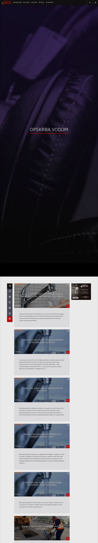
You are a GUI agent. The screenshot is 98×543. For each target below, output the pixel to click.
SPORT (35, 2)
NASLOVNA (18, 2)
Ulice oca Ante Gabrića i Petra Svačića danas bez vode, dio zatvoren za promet (42, 316)
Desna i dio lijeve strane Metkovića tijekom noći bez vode (42, 456)
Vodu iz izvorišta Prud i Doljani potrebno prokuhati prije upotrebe (42, 362)
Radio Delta (17, 326)
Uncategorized (19, 305)
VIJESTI (27, 2)
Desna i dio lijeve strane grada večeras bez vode (42, 410)
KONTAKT (51, 2)
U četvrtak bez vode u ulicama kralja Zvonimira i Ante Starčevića (42, 504)
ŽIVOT (42, 2)
